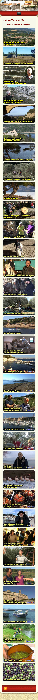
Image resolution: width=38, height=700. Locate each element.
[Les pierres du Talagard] (19, 238)
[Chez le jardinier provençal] (19, 585)
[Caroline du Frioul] (19, 392)
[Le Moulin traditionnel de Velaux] (19, 354)
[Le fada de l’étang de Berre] (19, 469)
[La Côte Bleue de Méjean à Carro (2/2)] (19, 373)
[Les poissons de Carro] (19, 623)
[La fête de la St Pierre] (19, 430)
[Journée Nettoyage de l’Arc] (19, 642)
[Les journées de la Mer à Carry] (19, 527)
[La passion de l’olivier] (19, 315)
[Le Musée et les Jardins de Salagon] (19, 604)
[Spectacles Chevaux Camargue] (19, 276)
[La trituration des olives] (19, 681)
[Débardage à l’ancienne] (19, 296)
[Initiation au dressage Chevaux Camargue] (19, 257)
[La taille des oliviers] (19, 450)
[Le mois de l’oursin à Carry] (19, 508)
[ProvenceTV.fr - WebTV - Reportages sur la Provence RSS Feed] (5, 688)
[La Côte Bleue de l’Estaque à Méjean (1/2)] (19, 334)
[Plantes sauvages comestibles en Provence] (19, 219)
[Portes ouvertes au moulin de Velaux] (19, 546)
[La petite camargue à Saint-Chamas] (19, 488)
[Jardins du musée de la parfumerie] (19, 411)
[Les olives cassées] (19, 662)
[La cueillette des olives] (19, 565)
